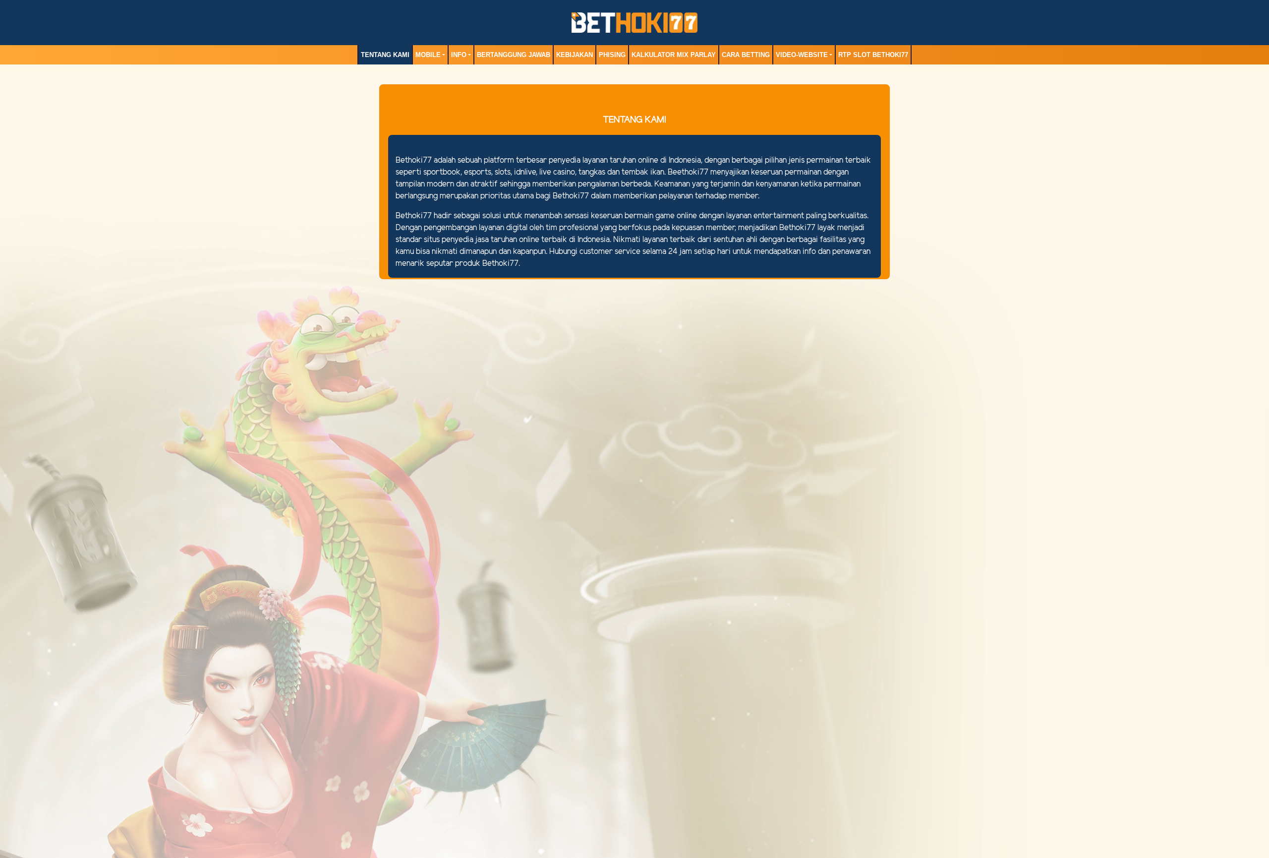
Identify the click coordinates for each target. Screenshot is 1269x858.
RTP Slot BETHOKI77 (873, 55)
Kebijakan (574, 55)
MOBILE (428, 55)
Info (458, 55)
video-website (802, 55)
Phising (612, 55)
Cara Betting (746, 55)
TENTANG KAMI (385, 55)
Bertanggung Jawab (513, 55)
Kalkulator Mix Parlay (674, 55)
